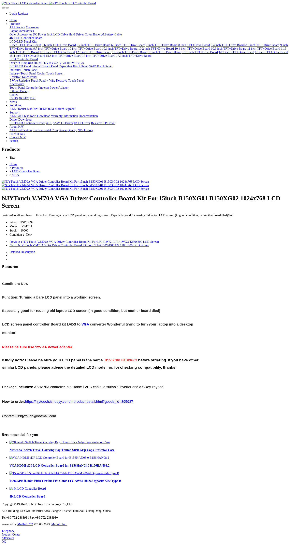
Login (13, 13)
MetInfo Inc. (59, 524)
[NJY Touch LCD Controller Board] (145, 3)
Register (23, 13)
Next (79, 245)
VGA (15, 175)
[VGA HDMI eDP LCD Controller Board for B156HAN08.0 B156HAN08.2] (59, 457)
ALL (12, 27)
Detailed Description (22, 252)
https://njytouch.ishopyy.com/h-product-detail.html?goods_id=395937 (79, 402)
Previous (84, 241)
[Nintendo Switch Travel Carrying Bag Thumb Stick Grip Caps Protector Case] (59, 442)
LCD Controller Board (26, 171)
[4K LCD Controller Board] (27, 488)
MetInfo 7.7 (25, 524)
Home (13, 20)
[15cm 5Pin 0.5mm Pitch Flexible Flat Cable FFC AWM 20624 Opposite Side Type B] (64, 473)
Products (17, 167)
